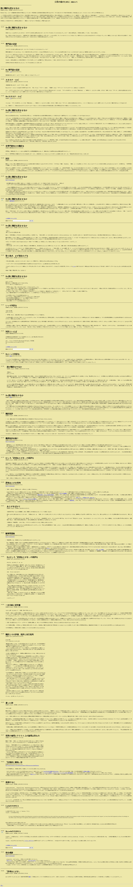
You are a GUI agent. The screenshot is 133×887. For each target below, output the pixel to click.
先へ (2, 885)
